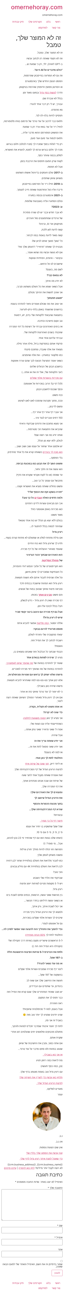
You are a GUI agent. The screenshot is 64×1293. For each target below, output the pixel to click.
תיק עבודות (18, 21)
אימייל (58, 1237)
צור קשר (56, 27)
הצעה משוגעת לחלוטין (34, 718)
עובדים (38, 497)
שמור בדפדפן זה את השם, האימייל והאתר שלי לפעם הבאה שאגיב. (33, 1265)
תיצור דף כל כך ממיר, (51, 820)
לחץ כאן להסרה (27, 1168)
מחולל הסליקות (50, 560)
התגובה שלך (55, 1188)
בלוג (48, 21)
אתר (60, 1249)
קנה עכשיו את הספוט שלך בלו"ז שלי (44, 1153)
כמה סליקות (43, 623)
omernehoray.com (37, 7)
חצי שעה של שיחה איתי (37, 763)
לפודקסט (42, 27)
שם (60, 1225)
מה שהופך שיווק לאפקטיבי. (19, 663)
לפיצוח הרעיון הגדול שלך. (49, 1083)
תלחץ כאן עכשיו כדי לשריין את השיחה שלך (41, 1077)
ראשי (57, 21)
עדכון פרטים (10, 1168)
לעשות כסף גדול (48, 92)
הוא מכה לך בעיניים (53, 452)
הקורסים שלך (35, 21)
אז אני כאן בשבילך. (53, 1054)
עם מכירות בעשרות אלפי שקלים (46, 377)
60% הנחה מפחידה (35, 934)
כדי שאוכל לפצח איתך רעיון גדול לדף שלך (41, 1158)
